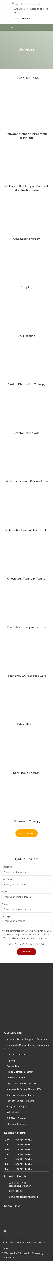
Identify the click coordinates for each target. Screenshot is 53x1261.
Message (6, 916)
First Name (7, 866)
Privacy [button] (42, 1242)
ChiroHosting (8, 1257)
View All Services (26, 833)
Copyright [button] (20, 1242)
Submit (26, 951)
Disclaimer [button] (31, 1242)
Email (5, 891)
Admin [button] (5, 1248)
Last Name (7, 879)
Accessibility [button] (8, 1242)
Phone (5, 904)
